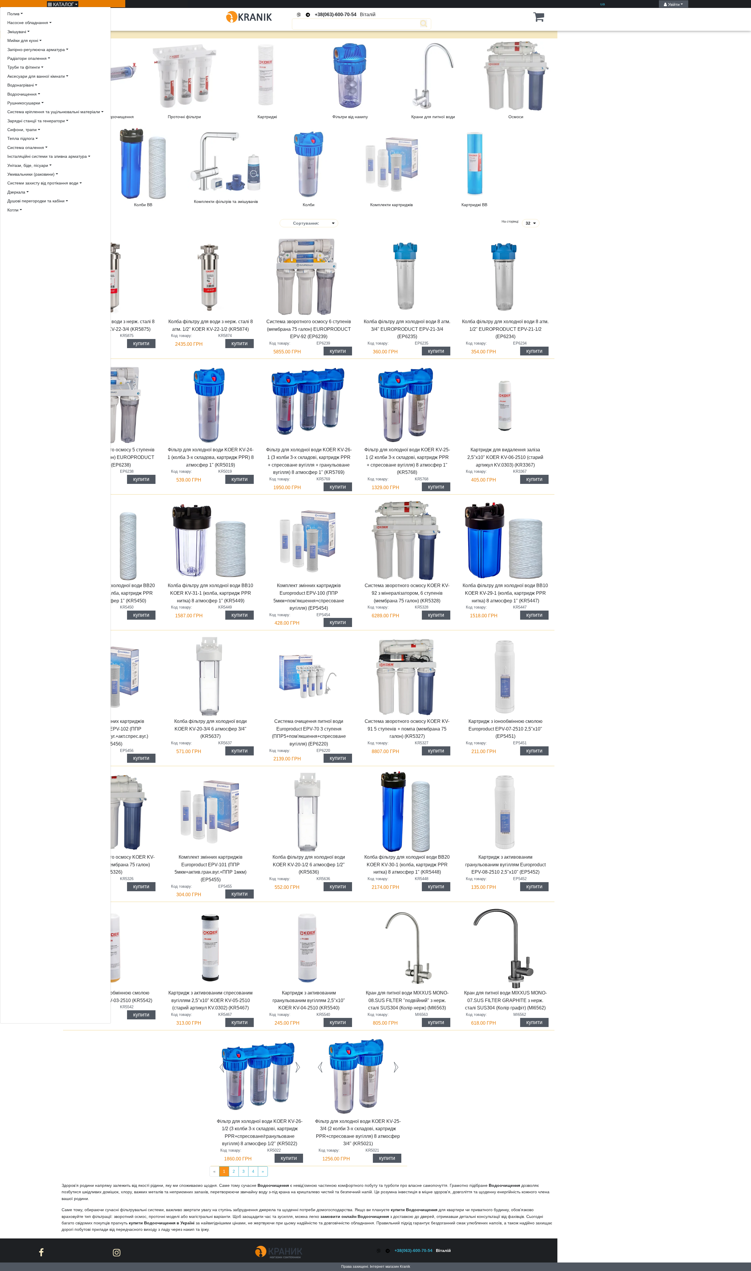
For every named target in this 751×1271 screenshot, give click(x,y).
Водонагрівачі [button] (20, 85)
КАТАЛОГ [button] (63, 4)
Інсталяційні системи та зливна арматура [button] (47, 156)
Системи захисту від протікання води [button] (42, 183)
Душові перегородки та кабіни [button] (36, 201)
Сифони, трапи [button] (22, 129)
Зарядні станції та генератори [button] (36, 120)
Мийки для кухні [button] (22, 40)
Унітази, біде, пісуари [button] (27, 165)
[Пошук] (354, 24)
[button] (529, 17)
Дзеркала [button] (16, 192)
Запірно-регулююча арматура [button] (36, 49)
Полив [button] (13, 13)
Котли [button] (12, 210)
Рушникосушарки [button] (23, 103)
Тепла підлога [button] (20, 138)
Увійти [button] (673, 4)
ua (602, 3)
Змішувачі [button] (16, 31)
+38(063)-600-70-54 (335, 14)
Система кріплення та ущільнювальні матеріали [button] (53, 111)
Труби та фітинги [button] (23, 67)
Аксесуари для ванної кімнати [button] (36, 76)
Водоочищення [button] (22, 94)
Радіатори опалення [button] (27, 58)
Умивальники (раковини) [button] (31, 174)
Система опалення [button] (25, 147)
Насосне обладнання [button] (27, 22)
